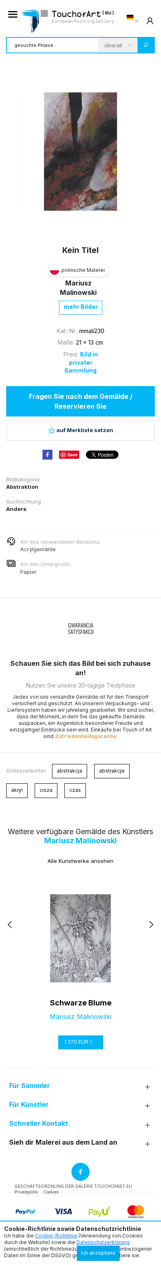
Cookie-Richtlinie (56, 1236)
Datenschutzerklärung (103, 1242)
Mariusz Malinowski (80, 840)
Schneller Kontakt (38, 1123)
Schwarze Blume (80, 1002)
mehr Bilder (81, 306)
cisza (46, 790)
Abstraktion (22, 486)
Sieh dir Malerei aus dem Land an (63, 1142)
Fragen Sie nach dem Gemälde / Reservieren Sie (81, 401)
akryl (17, 790)
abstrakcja (69, 771)
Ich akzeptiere (98, 1253)
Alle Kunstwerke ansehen (80, 861)
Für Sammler (29, 1086)
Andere (16, 509)
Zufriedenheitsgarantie (85, 736)
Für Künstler (29, 1105)
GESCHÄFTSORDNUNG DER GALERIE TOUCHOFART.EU (73, 1186)
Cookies (51, 1191)
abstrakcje (112, 771)
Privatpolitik (26, 1191)
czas (75, 790)
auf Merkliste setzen (85, 430)
